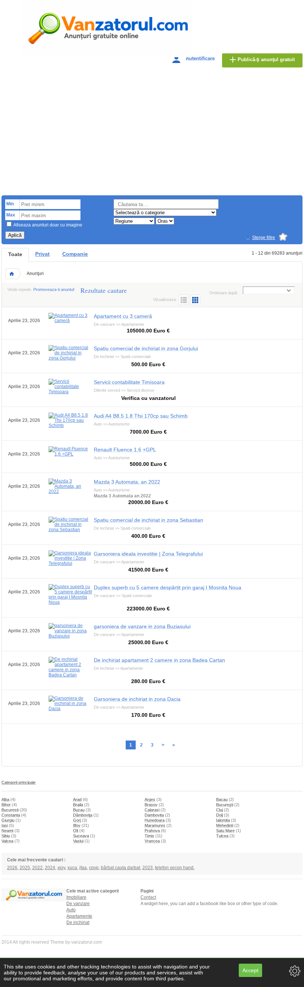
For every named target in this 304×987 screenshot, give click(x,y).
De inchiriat (77, 922)
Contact (148, 897)
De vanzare (78, 903)
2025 (25, 867)
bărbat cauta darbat (120, 867)
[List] (183, 300)
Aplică (15, 235)
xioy (61, 867)
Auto (71, 910)
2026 (12, 867)
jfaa (83, 867)
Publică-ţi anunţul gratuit (266, 59)
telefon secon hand (174, 867)
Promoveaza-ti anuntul (53, 289)
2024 (50, 867)
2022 (37, 867)
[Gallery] (195, 300)
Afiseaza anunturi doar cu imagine (47, 225)
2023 (147, 867)
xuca (72, 867)
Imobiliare (76, 897)
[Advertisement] (152, 134)
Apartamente (79, 916)
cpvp (94, 867)
